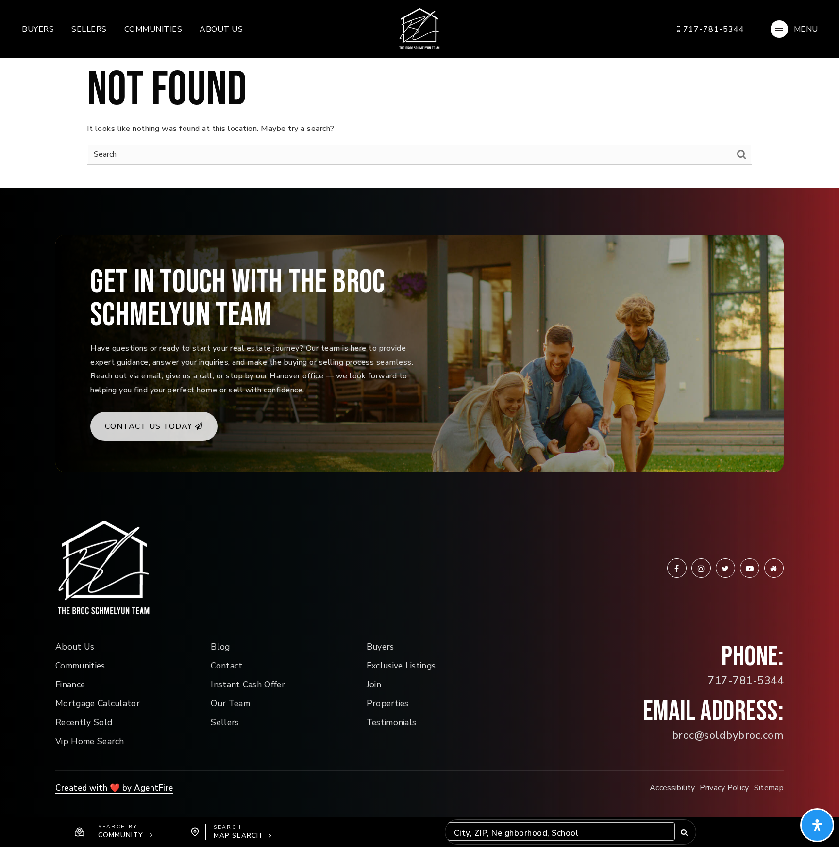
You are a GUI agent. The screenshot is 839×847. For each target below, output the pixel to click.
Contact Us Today (150, 426)
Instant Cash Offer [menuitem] (248, 684)
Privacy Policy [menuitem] (724, 787)
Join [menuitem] (374, 684)
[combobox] (455, 833)
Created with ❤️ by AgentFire (114, 788)
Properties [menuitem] (388, 703)
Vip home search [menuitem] (89, 741)
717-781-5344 (712, 29)
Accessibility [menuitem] (672, 787)
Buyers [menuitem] (38, 29)
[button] (114, 832)
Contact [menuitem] (226, 665)
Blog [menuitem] (220, 646)
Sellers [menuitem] (89, 29)
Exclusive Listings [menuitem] (401, 665)
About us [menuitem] (221, 29)
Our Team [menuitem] (230, 703)
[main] (419, 94)
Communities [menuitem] (153, 29)
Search (684, 832)
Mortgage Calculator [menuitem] (97, 703)
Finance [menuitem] (70, 684)
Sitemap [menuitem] (769, 787)
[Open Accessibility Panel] (817, 825)
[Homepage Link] (419, 28)
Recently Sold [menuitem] (83, 722)
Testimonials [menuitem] (392, 722)
